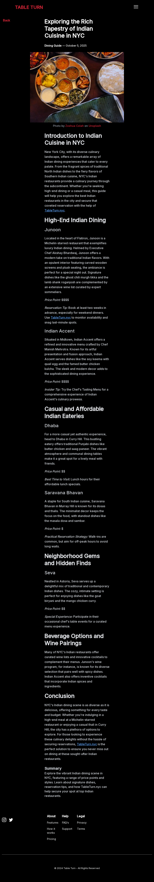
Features (52, 822)
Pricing (51, 838)
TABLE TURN (29, 7)
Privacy (82, 822)
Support (67, 828)
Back (6, 20)
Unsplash (95, 125)
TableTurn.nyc (55, 210)
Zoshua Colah (74, 125)
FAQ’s (65, 822)
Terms (81, 828)
